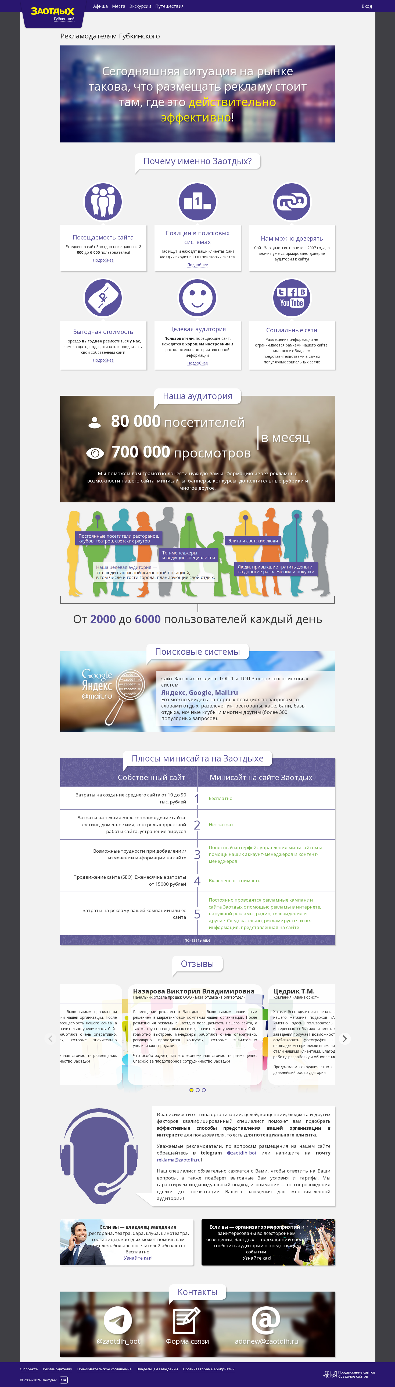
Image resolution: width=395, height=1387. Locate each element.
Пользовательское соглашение (104, 1369)
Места (118, 6)
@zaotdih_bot (241, 1153)
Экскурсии (140, 6)
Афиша (100, 6)
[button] (347, 1039)
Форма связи (187, 1341)
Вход (367, 6)
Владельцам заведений (157, 1369)
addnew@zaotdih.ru (267, 1341)
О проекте (29, 1369)
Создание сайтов (353, 1376)
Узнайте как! (138, 1258)
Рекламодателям (57, 1369)
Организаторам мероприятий (209, 1369)
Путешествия (169, 6)
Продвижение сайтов (356, 1372)
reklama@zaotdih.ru (179, 1160)
